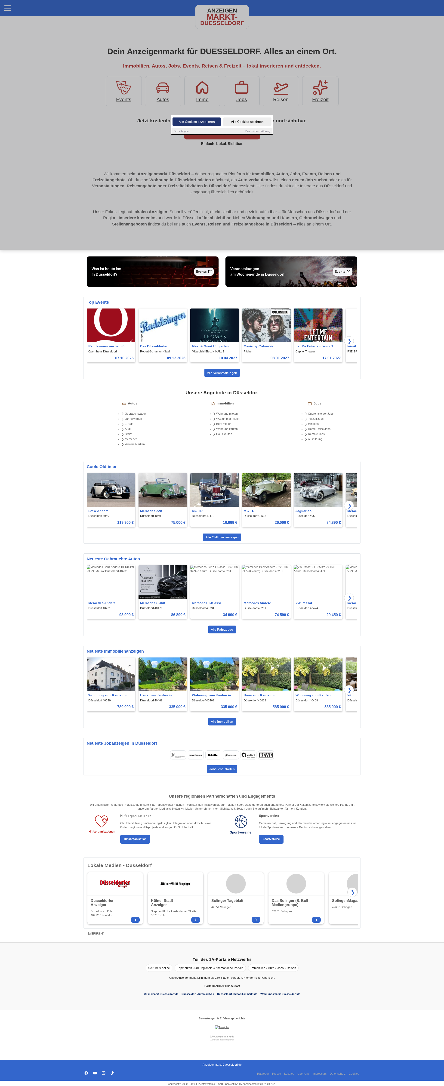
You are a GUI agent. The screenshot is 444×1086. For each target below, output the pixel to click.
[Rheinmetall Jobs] (231, 755)
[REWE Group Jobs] (266, 755)
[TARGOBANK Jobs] (196, 755)
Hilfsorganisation (135, 839)
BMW (128, 434)
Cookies (354, 1073)
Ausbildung (315, 439)
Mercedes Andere (102, 603)
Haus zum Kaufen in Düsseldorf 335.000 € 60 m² (161, 695)
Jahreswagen (133, 418)
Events (201, 271)
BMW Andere (98, 511)
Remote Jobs (316, 434)
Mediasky (165, 808)
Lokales (289, 1073)
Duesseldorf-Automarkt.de (198, 994)
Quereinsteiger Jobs (320, 413)
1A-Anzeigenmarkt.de (222, 1036)
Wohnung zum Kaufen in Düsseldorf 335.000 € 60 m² (213, 695)
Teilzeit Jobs (316, 418)
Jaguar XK (304, 511)
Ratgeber (263, 1073)
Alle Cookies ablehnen (247, 121)
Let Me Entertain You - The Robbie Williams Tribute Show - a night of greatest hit (316, 346)
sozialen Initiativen (204, 804)
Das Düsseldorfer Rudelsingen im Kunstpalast (153, 346)
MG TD (197, 511)
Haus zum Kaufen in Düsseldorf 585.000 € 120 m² (266, 695)
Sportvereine (271, 839)
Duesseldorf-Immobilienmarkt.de (237, 994)
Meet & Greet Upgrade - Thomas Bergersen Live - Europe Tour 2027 (211, 346)
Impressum (320, 1073)
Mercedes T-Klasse (207, 603)
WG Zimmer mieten (228, 418)
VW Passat (304, 603)
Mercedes (131, 439)
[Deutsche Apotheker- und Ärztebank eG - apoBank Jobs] (248, 755)
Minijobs (313, 424)
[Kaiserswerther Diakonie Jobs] (178, 755)
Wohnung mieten (227, 413)
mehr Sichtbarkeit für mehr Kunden (284, 808)
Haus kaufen (224, 434)
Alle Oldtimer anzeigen (222, 537)
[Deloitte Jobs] (213, 755)
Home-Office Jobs (319, 429)
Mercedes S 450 (152, 603)
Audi (128, 429)
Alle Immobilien (222, 721)
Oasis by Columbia (259, 346)
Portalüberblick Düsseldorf (222, 986)
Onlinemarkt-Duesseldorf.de (161, 994)
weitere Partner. (340, 804)
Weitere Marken (135, 444)
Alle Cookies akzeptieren (197, 121)
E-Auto (129, 424)
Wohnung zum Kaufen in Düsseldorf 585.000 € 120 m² (318, 695)
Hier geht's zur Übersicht (259, 977)
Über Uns (303, 1073)
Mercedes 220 (151, 511)
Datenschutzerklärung (257, 131)
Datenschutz (337, 1073)
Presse (276, 1073)
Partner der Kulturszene (300, 804)
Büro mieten (223, 424)
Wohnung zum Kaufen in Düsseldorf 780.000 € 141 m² (110, 695)
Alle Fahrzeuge (222, 629)
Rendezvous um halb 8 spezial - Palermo (106, 346)
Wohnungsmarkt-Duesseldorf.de (280, 994)
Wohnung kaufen (227, 429)
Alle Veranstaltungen (222, 373)
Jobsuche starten (222, 769)
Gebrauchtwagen (136, 413)
